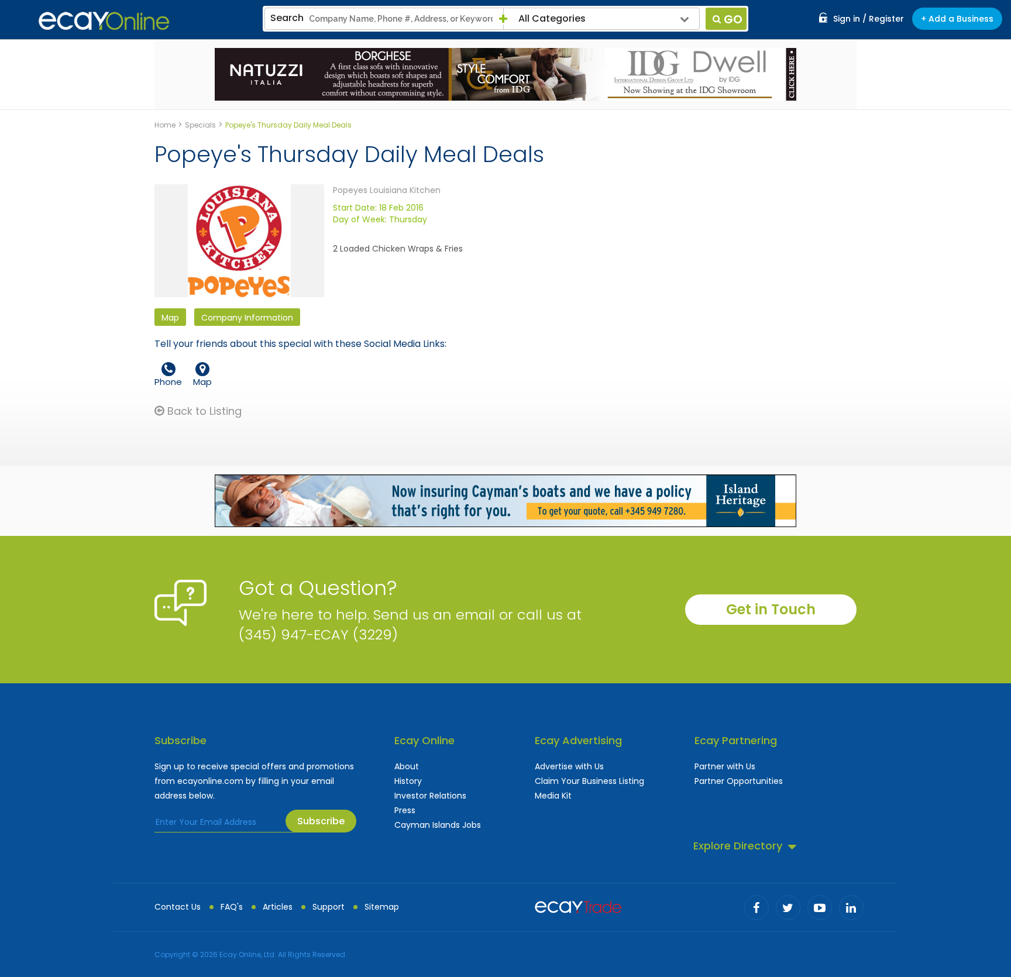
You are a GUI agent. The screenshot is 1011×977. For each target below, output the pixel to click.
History (408, 781)
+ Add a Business (957, 19)
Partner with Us (724, 766)
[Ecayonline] (104, 21)
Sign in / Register (868, 19)
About (406, 766)
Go (733, 19)
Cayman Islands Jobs (437, 825)
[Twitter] (788, 907)
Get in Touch (771, 609)
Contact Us (177, 907)
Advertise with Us (569, 766)
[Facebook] (756, 907)
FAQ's (232, 907)
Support (328, 907)
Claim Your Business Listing (589, 781)
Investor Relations (430, 795)
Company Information (247, 318)
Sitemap (381, 907)
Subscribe (321, 821)
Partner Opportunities (738, 781)
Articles (278, 907)
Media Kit (553, 795)
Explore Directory (737, 845)
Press (404, 810)
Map (170, 318)
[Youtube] (819, 907)
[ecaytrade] (578, 906)
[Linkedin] (851, 907)
